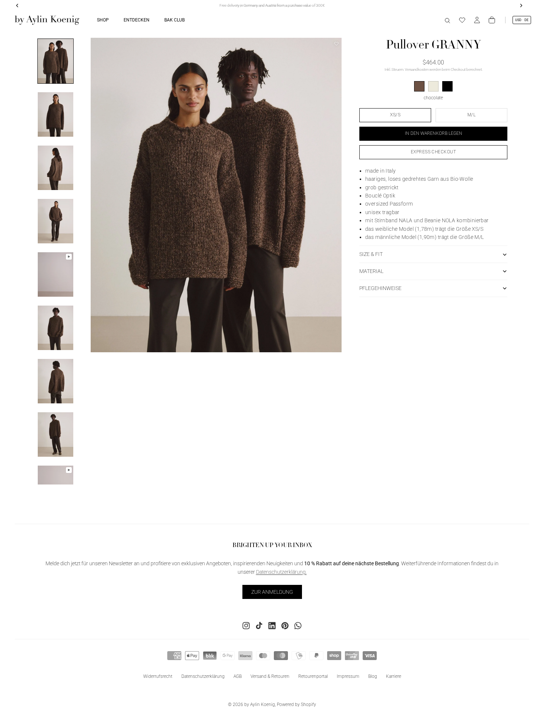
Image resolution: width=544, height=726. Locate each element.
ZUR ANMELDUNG (272, 592)
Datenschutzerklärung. (281, 572)
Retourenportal (313, 676)
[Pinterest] (285, 625)
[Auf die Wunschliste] (336, 43)
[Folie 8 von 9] (55, 434)
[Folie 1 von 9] (55, 61)
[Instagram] (246, 625)
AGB (238, 676)
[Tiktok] (259, 625)
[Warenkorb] (491, 20)
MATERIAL (371, 271)
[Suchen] (447, 20)
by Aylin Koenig (259, 704)
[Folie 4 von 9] (55, 221)
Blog (372, 676)
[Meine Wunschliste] (462, 20)
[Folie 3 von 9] (55, 168)
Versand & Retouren (270, 676)
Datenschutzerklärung (203, 676)
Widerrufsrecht (157, 676)
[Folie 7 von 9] (55, 381)
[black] (447, 86)
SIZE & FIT (371, 254)
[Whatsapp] (297, 625)
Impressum (348, 676)
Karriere (393, 676)
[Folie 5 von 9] (55, 274)
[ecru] (433, 86)
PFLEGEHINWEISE (380, 288)
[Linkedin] (272, 625)
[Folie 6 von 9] (55, 328)
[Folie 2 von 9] (55, 114)
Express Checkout (433, 151)
